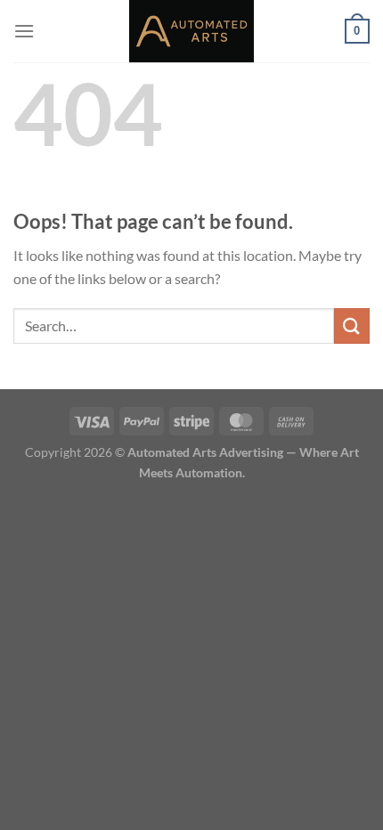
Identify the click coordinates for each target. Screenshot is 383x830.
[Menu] (24, 31)
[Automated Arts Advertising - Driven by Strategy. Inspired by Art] (191, 31)
